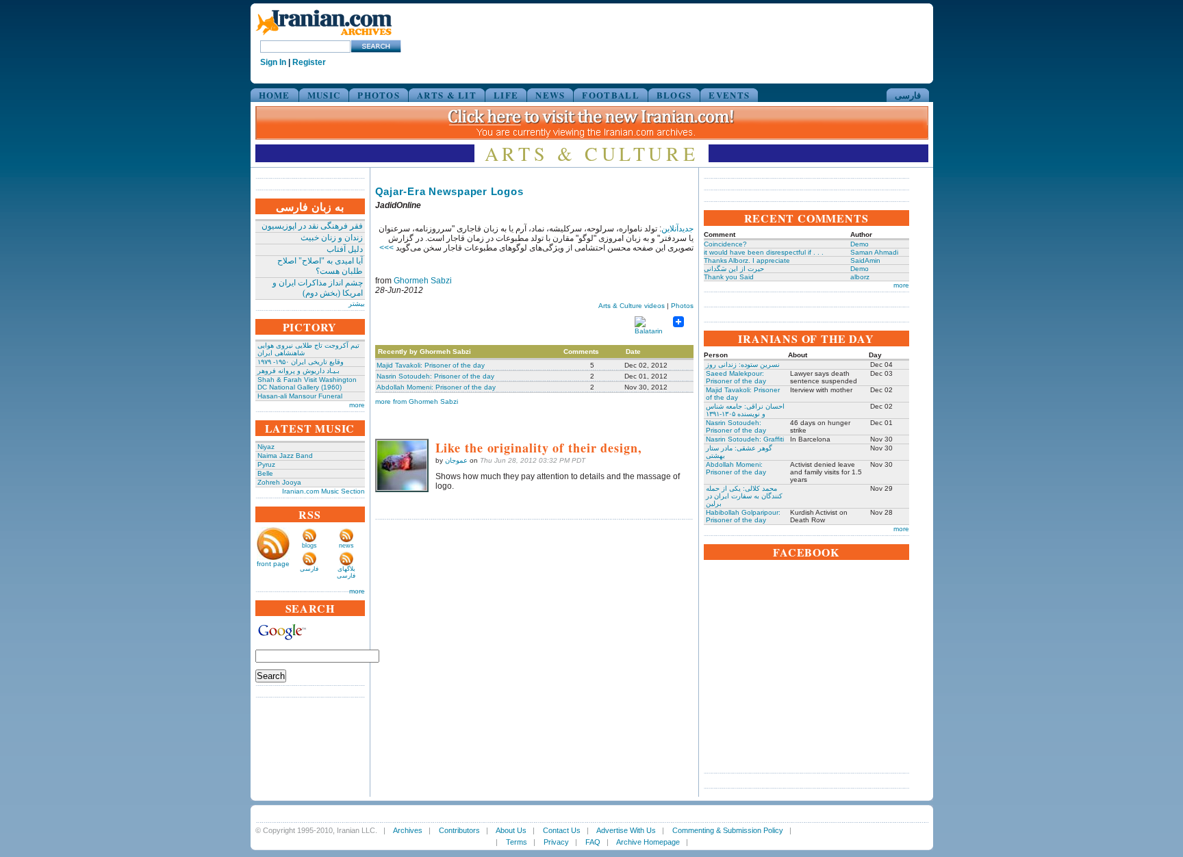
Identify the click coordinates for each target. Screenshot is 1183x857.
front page (273, 563)
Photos (682, 305)
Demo (859, 244)
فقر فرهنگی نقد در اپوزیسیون (312, 226)
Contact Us (562, 830)
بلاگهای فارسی (346, 572)
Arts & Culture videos (631, 305)
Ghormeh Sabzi (423, 280)
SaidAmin (865, 260)
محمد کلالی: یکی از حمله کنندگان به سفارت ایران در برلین (744, 496)
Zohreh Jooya (279, 482)
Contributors (459, 830)
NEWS (550, 94)
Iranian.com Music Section (323, 491)
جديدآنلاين (677, 228)
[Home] (323, 36)
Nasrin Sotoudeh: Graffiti (745, 439)
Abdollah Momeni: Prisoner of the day (436, 387)
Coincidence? (725, 244)
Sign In (273, 62)
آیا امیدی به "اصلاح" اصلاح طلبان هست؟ (320, 266)
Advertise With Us (626, 830)
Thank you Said (729, 277)
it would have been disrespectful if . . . (764, 252)
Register (309, 62)
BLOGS (674, 94)
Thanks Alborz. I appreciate (747, 260)
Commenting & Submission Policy (727, 830)
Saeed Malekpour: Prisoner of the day (736, 377)
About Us (511, 830)
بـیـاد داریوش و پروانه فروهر (298, 370)
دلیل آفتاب (345, 249)
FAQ (592, 842)
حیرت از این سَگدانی (734, 268)
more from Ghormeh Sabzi (416, 401)
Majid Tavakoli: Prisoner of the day (431, 365)
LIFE (506, 94)
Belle (265, 473)
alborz (859, 277)
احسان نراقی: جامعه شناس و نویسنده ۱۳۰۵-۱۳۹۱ (745, 410)
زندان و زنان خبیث (332, 237)
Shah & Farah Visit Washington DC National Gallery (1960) (307, 383)
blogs (309, 545)
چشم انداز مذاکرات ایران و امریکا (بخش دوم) (317, 288)
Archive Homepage (648, 842)
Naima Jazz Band (285, 455)
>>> (386, 248)
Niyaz (266, 446)
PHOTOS (378, 94)
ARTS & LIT (446, 94)
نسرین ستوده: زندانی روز (743, 364)
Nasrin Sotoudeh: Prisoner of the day (435, 376)
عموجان (456, 460)
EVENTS (729, 94)
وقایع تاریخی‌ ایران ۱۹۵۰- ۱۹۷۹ (300, 362)
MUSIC (324, 94)
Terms (516, 842)
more (357, 405)
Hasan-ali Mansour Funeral (299, 396)
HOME (274, 94)
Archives (407, 830)
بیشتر (356, 303)
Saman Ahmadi (874, 252)
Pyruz (266, 464)
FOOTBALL (610, 94)
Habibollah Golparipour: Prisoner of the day (743, 516)
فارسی (908, 94)
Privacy (556, 842)
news (346, 545)
